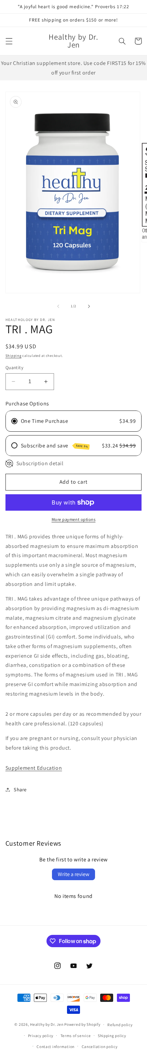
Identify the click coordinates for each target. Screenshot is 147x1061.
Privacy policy (40, 1035)
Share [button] (20, 789)
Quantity (14, 367)
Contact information (56, 1046)
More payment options (74, 519)
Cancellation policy (100, 1046)
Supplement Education (33, 767)
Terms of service (76, 1035)
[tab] (73, 741)
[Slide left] (58, 306)
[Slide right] (88, 306)
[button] (9, 41)
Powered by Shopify (82, 1024)
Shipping (13, 355)
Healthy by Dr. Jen (46, 1024)
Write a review (73, 874)
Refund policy (120, 1024)
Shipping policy (112, 1035)
